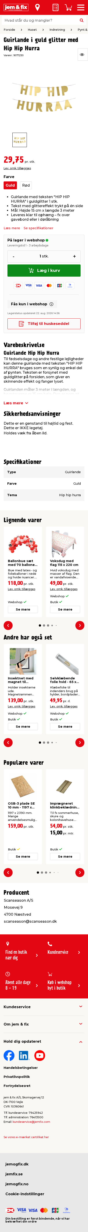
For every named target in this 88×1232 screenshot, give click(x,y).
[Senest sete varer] (83, 54)
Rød (26, 185)
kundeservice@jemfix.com (31, 1121)
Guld (10, 185)
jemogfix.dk (16, 1164)
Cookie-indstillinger (24, 1194)
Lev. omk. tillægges (17, 168)
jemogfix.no (16, 1184)
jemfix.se (14, 1174)
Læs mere (12, 228)
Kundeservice (17, 1007)
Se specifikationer (38, 228)
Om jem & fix (16, 1024)
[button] (40, 625)
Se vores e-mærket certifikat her (26, 1137)
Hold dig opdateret (22, 1041)
